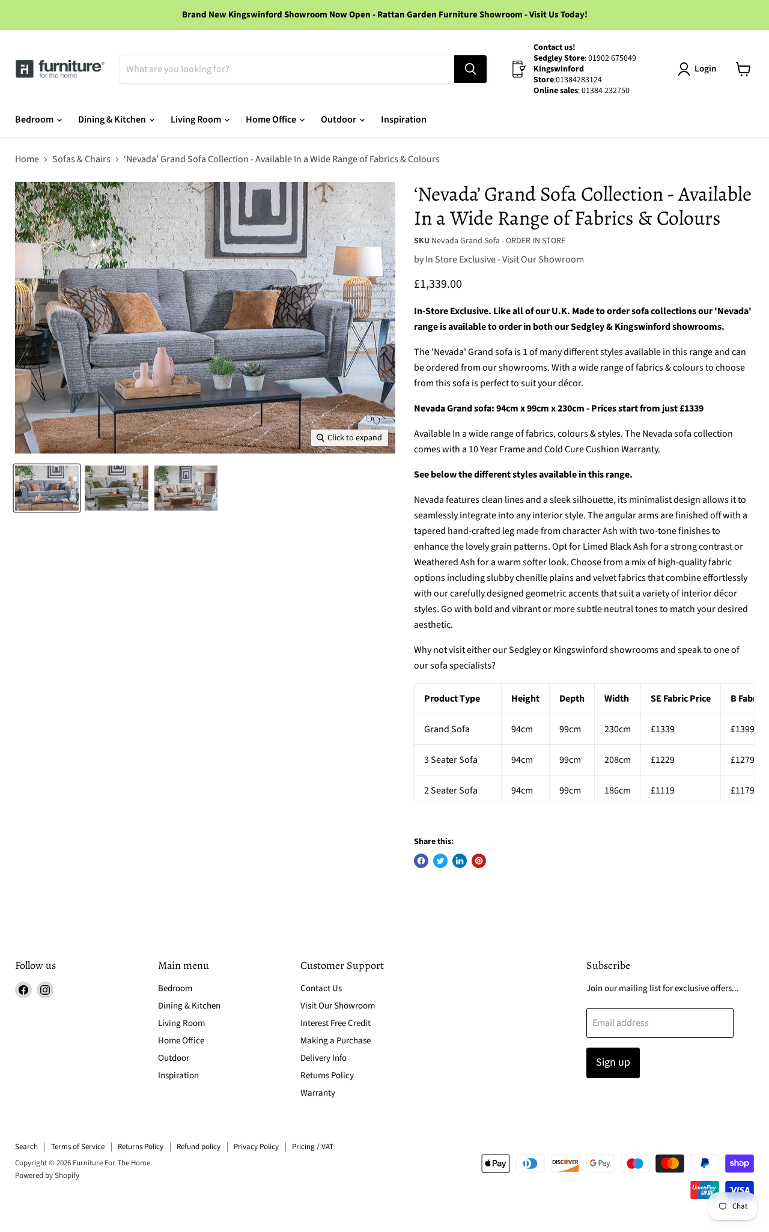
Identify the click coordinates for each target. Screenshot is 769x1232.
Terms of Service (78, 1146)
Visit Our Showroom (337, 1006)
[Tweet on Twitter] (440, 861)
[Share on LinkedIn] (459, 861)
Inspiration (404, 119)
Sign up (613, 1062)
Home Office (272, 119)
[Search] (470, 69)
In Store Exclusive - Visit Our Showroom (504, 259)
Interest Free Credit (335, 1023)
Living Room (197, 119)
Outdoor (339, 119)
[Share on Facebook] (421, 861)
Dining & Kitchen (113, 119)
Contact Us (321, 988)
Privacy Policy (256, 1146)
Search (26, 1146)
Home (27, 159)
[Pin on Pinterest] (479, 861)
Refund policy (198, 1146)
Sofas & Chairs (81, 159)
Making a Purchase (335, 1040)
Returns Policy (327, 1075)
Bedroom (35, 119)
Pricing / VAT (312, 1146)
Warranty (317, 1093)
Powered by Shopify (47, 1175)
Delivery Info (323, 1058)
